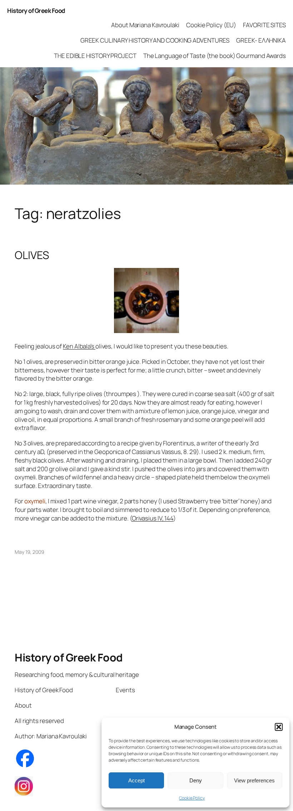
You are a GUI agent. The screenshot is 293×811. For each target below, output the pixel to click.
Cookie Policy (192, 798)
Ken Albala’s (79, 346)
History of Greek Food (36, 10)
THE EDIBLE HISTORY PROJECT (95, 56)
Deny (195, 780)
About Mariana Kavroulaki (145, 25)
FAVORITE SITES (264, 25)
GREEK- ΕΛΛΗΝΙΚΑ (261, 40)
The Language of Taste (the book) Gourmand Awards (214, 56)
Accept (136, 780)
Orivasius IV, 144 (152, 518)
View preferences (254, 780)
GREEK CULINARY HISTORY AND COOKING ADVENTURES (155, 40)
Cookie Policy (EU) (211, 25)
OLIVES (32, 255)
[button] (278, 727)
